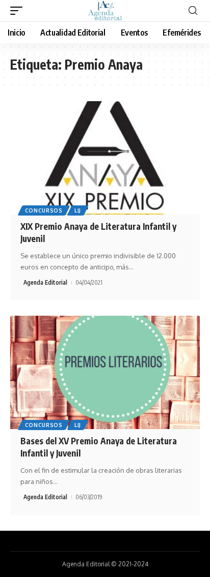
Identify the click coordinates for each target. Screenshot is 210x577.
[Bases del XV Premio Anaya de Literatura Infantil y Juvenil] (105, 372)
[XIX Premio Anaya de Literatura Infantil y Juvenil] (105, 158)
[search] (193, 11)
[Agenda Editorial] (105, 10)
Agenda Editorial (45, 282)
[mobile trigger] (19, 11)
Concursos (44, 210)
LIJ (77, 210)
